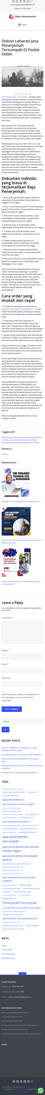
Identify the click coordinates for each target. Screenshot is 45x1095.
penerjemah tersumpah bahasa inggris (22, 907)
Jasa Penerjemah (9, 437)
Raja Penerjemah (19, 1089)
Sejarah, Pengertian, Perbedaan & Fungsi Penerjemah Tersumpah (19, 749)
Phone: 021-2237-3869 (23, 8)
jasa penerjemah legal (10, 829)
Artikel (4, 454)
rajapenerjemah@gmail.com (25, 5)
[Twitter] (17, 1)
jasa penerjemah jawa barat (31, 825)
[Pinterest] (28, 1)
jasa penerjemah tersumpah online (13, 870)
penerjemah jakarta (10, 442)
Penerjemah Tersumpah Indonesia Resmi (19, 772)
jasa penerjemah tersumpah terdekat (19, 879)
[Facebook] (13, 1)
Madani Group (22, 1091)
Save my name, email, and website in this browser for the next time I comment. (20, 697)
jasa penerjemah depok (9, 817)
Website (6, 677)
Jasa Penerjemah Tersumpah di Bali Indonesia (22, 754)
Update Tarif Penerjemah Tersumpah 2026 (20, 501)
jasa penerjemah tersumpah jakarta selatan (16, 864)
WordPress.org (8, 958)
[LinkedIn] (21, 1)
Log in (4, 945)
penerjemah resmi (9, 898)
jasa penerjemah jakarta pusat (11, 825)
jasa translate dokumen (31, 888)
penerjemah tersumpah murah (12, 922)
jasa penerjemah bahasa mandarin (13, 814)
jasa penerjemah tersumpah (15, 838)
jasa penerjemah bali (32, 814)
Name (5, 650)
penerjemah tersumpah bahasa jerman (14, 911)
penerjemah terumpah (29, 442)
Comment (7, 617)
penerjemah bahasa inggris (22, 892)
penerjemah (6, 892)
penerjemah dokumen (9, 895)
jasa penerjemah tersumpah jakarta (20, 857)
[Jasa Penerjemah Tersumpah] (23, 16)
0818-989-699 (17, 986)
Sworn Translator (32, 926)
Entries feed (7, 949)
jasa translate (25, 885)
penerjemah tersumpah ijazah (12, 914)
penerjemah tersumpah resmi (13, 926)
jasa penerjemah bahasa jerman (12, 811)
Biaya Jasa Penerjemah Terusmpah (12, 789)
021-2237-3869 (18, 992)
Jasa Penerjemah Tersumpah (31, 1087)
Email (4, 664)
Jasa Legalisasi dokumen (11, 795)
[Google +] (24, 1)
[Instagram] (31, 1)
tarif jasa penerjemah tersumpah (13, 929)
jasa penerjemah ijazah (26, 817)
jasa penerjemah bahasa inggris (18, 804)
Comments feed (8, 954)
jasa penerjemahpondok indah (23, 440)
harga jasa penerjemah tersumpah (14, 792)
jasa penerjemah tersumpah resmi (13, 873)
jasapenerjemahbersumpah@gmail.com (19, 309)
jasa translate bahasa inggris (12, 888)
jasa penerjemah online (28, 829)
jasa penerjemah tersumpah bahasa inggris (21, 849)
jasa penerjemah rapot (9, 832)
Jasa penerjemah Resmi (27, 832)
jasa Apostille (32, 792)
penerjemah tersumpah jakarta (20, 918)
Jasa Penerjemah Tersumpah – (15, 97)
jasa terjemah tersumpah (10, 885)
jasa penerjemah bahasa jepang (12, 808)
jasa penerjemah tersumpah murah (13, 867)
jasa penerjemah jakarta (16, 821)
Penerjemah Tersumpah (20, 903)
